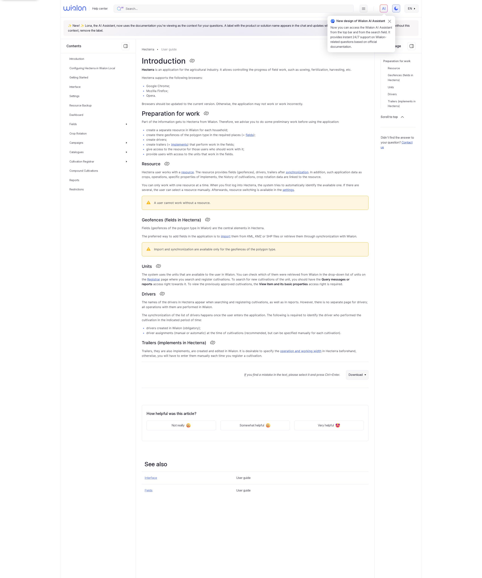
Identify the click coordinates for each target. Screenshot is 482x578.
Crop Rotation (78, 133)
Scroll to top (389, 117)
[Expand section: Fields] (127, 124)
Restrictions (76, 189)
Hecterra (148, 49)
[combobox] (237, 8)
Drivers (392, 94)
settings (288, 190)
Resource (394, 68)
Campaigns (76, 142)
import (225, 236)
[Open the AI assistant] (384, 8)
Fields (73, 124)
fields (249, 135)
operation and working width (300, 351)
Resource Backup (80, 105)
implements (179, 144)
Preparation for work (396, 61)
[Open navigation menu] (364, 9)
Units (391, 87)
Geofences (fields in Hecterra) (400, 78)
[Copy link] (192, 61)
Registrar (153, 279)
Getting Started (78, 77)
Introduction (76, 58)
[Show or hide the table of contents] (412, 46)
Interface (75, 86)
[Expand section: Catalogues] (127, 152)
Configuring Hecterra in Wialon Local (92, 68)
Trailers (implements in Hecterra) (402, 104)
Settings (74, 96)
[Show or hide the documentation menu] (126, 46)
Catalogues (76, 152)
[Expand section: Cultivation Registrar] (127, 161)
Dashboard (76, 114)
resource (187, 172)
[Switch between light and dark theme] (396, 8)
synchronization (297, 172)
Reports (74, 180)
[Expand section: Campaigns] (127, 143)
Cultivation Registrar (81, 161)
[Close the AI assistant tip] (389, 21)
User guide (169, 49)
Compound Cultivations (83, 170)
